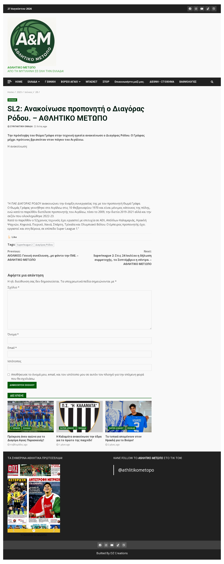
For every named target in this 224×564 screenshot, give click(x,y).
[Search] (212, 82)
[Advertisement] (80, 175)
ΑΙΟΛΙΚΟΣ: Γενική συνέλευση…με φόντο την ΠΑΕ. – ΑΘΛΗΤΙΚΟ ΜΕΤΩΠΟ (43, 255)
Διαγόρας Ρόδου (44, 244)
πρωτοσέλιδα (28, 535)
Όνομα (13, 334)
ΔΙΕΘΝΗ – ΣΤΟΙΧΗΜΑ (162, 81)
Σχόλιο (13, 287)
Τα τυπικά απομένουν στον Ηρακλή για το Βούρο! (128, 416)
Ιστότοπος (14, 361)
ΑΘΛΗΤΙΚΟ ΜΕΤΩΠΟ (22, 67)
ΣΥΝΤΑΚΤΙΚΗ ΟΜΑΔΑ (21, 126)
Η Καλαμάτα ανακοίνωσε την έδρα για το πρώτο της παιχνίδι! (79, 416)
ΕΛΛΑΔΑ (32, 81)
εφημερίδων (42, 535)
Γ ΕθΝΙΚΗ (50, 81)
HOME (18, 81)
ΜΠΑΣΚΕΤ (91, 81)
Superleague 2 (25, 244)
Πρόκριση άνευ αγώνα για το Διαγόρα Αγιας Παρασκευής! (31, 416)
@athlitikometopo (136, 470)
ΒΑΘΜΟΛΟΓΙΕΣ (188, 81)
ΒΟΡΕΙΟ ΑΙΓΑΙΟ (69, 81)
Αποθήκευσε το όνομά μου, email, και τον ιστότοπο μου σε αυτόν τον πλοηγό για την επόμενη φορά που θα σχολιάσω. (77, 377)
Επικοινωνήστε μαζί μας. (129, 81)
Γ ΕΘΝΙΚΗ (15, 428)
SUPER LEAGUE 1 (67, 428)
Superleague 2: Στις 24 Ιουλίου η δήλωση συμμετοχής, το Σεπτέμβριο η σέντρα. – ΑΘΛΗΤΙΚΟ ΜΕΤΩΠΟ (122, 257)
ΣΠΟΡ (106, 81)
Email (12, 348)
